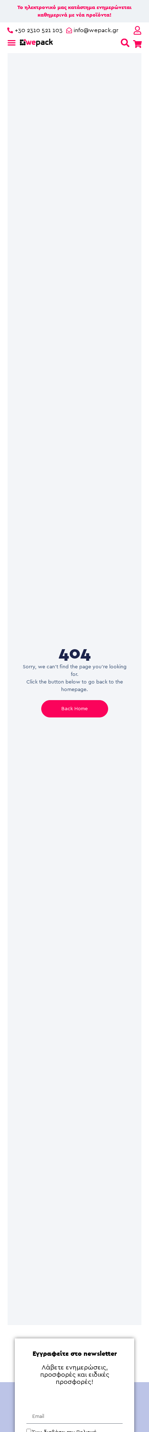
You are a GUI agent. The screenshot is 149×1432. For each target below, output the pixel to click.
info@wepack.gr (96, 30)
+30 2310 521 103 (39, 30)
